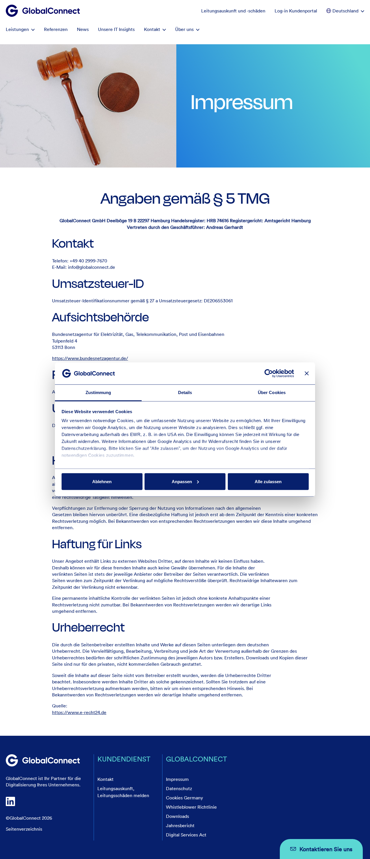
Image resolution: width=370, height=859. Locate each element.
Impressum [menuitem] (177, 779)
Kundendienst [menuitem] (123, 758)
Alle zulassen (268, 481)
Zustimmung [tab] (98, 392)
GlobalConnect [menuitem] (196, 758)
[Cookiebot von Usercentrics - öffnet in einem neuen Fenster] (268, 373)
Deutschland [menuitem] (345, 11)
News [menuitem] (83, 29)
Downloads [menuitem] (177, 816)
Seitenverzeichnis (24, 829)
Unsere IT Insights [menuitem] (116, 29)
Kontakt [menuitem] (152, 29)
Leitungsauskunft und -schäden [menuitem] (233, 11)
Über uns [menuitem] (184, 29)
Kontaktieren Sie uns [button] (325, 849)
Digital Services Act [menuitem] (186, 835)
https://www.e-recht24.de (79, 712)
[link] (43, 760)
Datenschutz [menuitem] (179, 788)
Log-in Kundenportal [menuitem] (296, 11)
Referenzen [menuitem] (56, 29)
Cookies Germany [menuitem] (184, 798)
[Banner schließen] (307, 373)
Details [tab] (185, 392)
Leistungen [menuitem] (17, 29)
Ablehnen (102, 481)
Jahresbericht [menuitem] (180, 825)
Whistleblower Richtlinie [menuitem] (191, 807)
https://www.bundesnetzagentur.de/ (90, 358)
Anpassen (182, 481)
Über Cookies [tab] (272, 392)
